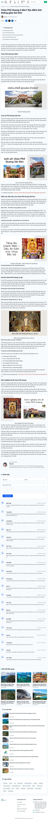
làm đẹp (35, 783)
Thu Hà (11, 464)
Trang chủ (3, 6)
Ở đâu (7, 6)
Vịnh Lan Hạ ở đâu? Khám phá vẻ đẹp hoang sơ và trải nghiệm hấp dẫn (24, 686)
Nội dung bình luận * (7, 484)
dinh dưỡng (10, 791)
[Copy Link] (15, 21)
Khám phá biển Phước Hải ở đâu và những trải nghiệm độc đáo (39, 703)
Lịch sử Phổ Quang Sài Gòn (8, 32)
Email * (26, 479)
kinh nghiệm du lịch (16, 785)
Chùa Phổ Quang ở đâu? (8, 30)
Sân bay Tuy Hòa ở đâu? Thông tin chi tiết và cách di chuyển (24, 703)
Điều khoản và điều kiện (22, 808)
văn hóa (17, 788)
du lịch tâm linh (30, 788)
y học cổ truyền (6, 788)
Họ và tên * (5, 479)
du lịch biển (20, 783)
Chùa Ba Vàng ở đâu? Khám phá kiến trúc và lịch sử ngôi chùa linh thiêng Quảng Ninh (40, 686)
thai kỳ (4, 791)
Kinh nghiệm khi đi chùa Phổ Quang (10, 39)
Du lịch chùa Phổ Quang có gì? (9, 37)
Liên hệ (18, 806)
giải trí (33, 785)
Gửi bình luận (8, 495)
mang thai (23, 788)
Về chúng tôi (19, 802)
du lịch (10, 783)
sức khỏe (5, 783)
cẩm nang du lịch (28, 783)
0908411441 (37, 810)
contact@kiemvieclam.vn (40, 812)
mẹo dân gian (38, 788)
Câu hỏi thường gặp (21, 811)
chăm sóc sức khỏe (26, 785)
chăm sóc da (39, 785)
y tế (15, 783)
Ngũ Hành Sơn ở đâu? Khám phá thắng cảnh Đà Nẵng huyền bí (8, 703)
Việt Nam (41, 783)
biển (13, 788)
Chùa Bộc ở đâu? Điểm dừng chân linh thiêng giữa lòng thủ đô (29, 192)
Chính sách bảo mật (21, 804)
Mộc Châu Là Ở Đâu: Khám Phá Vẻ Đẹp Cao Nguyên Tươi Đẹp (7, 686)
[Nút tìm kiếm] (45, 2)
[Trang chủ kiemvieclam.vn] (3, 2)
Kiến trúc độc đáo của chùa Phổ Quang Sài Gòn (13, 34)
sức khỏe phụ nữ (6, 785)
